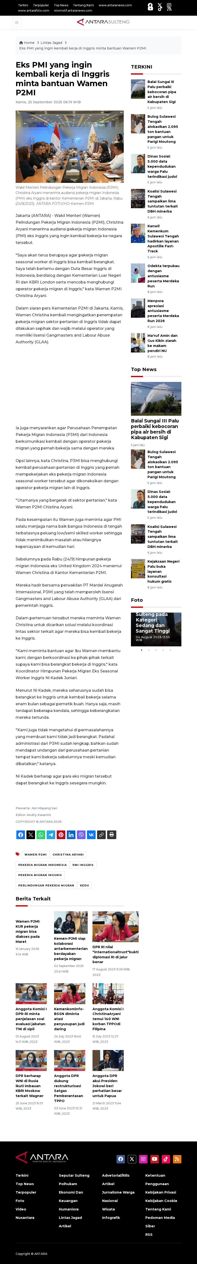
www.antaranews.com (115, 5)
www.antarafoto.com (33, 10)
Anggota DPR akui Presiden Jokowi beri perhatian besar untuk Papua (107, 1086)
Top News (61, 5)
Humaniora (69, 1209)
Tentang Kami (83, 5)
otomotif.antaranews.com (73, 10)
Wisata (108, 1209)
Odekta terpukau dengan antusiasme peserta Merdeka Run (163, 276)
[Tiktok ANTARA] (160, 8)
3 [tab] (156, 650)
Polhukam (68, 1184)
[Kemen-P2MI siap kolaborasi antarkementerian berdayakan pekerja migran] (71, 922)
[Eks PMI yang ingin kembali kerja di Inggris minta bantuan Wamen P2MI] (156, 398)
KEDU (84, 885)
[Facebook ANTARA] (150, 5)
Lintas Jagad (52, 43)
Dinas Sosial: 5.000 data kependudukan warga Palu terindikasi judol (162, 166)
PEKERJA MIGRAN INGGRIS (40, 875)
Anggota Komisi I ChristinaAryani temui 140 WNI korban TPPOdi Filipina (107, 1019)
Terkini (23, 5)
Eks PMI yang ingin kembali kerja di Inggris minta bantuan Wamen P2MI (82, 48)
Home (29, 43)
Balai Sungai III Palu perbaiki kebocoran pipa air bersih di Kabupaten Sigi (162, 92)
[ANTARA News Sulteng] (103, 22)
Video (21, 1209)
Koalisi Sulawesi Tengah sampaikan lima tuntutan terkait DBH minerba (163, 201)
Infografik (111, 1218)
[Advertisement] (70, 385)
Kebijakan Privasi (160, 1192)
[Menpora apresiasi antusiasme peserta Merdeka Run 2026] (138, 307)
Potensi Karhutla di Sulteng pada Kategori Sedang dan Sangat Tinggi (153, 617)
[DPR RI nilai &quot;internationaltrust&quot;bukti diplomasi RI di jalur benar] (115, 926)
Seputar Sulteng (74, 1175)
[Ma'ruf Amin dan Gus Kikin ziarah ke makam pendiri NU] (138, 342)
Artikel (65, 1226)
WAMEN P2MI (36, 854)
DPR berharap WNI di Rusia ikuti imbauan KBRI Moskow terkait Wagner (29, 1086)
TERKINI (141, 67)
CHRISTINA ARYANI (68, 854)
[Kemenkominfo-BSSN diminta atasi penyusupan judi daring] (69, 993)
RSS (149, 1234)
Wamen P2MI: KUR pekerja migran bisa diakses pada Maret (28, 931)
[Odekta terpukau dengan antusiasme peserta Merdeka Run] (138, 273)
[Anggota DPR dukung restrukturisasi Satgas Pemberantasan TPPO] (69, 1060)
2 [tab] (149, 650)
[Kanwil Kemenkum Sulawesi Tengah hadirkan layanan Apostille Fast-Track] (138, 233)
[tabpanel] (156, 629)
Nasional (110, 1201)
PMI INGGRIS (83, 865)
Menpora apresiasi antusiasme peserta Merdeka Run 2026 (163, 311)
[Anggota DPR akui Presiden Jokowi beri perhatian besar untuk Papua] (108, 1060)
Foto (137, 600)
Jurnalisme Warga (118, 1192)
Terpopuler (41, 5)
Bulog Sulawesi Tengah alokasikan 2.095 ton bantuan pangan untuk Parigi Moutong (163, 464)
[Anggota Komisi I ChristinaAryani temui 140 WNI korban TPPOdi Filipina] (108, 993)
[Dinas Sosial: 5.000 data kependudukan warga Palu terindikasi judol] (138, 163)
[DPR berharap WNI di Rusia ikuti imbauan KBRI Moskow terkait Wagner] (31, 1060)
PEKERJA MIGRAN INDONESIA (42, 865)
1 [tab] (141, 650)
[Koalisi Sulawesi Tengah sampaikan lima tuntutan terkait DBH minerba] (138, 198)
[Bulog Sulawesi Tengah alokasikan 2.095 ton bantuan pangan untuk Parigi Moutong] (138, 123)
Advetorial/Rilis (115, 1175)
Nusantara (25, 1218)
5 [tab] (170, 650)
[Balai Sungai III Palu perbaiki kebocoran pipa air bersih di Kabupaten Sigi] (138, 88)
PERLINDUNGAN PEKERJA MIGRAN (46, 885)
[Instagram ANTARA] (169, 5)
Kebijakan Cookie (161, 1201)
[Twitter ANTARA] (159, 5)
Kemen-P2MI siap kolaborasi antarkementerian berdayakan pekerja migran (71, 948)
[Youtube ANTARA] (150, 8)
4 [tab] (163, 650)
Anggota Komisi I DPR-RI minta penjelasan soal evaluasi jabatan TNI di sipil (31, 1019)
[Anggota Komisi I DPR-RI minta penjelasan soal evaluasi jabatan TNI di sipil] (31, 993)
